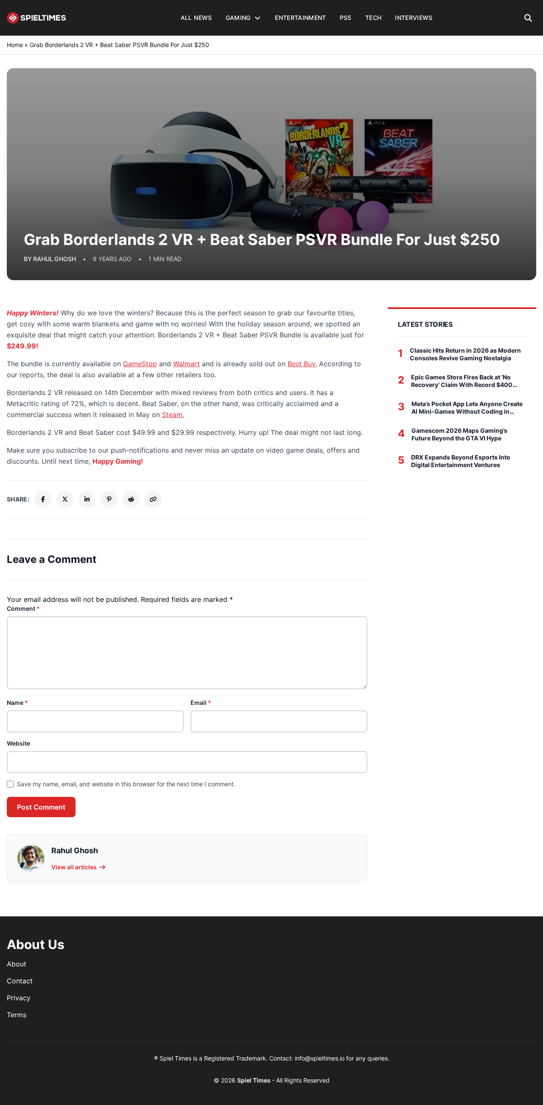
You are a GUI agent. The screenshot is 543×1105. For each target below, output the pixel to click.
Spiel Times (254, 1080)
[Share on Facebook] (42, 499)
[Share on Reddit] (131, 499)
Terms (16, 1014)
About (16, 964)
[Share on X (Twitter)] (64, 499)
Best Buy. (302, 363)
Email (200, 702)
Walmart (186, 363)
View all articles (74, 867)
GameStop (140, 363)
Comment (23, 608)
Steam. (173, 414)
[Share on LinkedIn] (86, 499)
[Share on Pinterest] (109, 499)
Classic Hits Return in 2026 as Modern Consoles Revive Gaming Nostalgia (465, 354)
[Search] (528, 17)
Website (18, 743)
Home (15, 44)
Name (17, 702)
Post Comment (41, 807)
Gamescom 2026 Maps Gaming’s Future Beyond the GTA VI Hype (459, 434)
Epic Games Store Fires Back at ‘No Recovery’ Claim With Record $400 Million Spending (461, 380)
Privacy (19, 998)
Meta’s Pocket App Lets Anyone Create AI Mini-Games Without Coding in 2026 (467, 407)
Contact (20, 981)
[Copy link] (153, 499)
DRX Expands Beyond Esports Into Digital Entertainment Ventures (460, 461)
